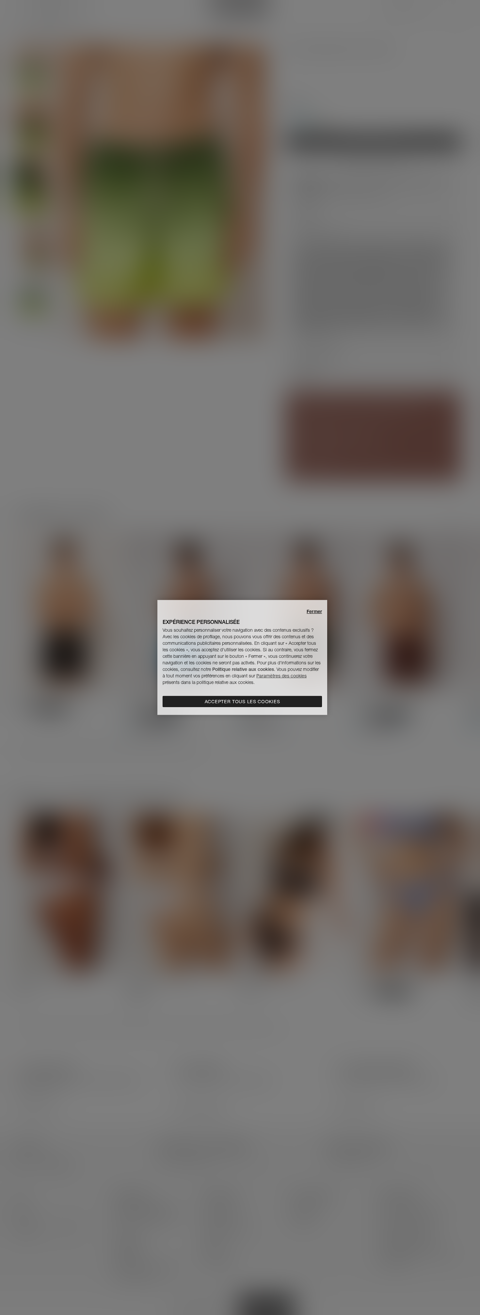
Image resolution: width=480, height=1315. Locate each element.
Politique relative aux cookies (243, 669)
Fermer (314, 611)
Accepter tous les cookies (242, 702)
